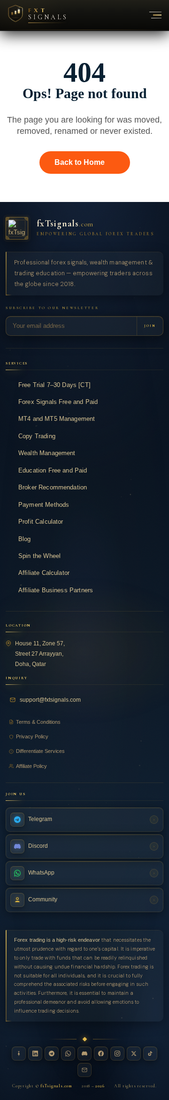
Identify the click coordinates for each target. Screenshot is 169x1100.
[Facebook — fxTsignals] (101, 1053)
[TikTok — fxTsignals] (150, 1053)
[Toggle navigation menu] (150, 15)
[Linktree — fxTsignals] (19, 1053)
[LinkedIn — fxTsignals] (35, 1053)
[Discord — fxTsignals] (84, 1053)
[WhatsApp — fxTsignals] (68, 1053)
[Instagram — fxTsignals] (117, 1053)
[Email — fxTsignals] (84, 1070)
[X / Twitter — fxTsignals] (134, 1053)
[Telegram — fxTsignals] (52, 1053)
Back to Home (79, 162)
